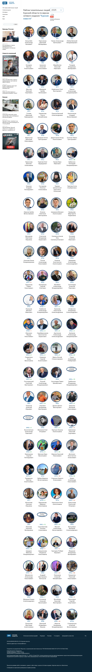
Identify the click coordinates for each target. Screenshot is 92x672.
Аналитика (5, 14)
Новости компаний (9, 53)
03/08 (3, 126)
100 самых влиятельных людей (10, 7)
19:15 (6, 90)
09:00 (6, 43)
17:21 (6, 119)
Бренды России (8, 29)
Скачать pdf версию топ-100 (55, 19)
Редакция (42, 635)
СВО (3, 16)
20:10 (6, 113)
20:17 (6, 84)
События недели (6, 10)
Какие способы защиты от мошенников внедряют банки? (9, 92)
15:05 (6, 78)
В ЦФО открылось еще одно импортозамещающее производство (9, 87)
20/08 (3, 78)
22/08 (3, 43)
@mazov (24, 643)
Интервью (5, 12)
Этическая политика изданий (30, 635)
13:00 (6, 126)
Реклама (49, 635)
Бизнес (4, 97)
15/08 (3, 113)
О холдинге (57, 635)
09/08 (3, 119)
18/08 (3, 84)
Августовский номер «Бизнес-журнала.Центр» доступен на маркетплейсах (10, 81)
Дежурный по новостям (68, 635)
